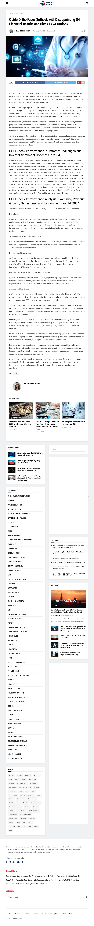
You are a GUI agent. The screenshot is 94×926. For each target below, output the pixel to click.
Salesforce (13, 818)
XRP (10, 830)
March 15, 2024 (41, 432)
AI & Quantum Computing (19, 496)
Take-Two (32, 818)
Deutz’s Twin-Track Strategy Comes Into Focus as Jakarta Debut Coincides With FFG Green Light (73, 629)
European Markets (16, 619)
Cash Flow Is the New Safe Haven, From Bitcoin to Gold (26, 884)
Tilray (18, 822)
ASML (24, 779)
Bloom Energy (22, 783)
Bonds (11, 531)
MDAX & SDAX (13, 671)
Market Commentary (17, 662)
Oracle (27, 807)
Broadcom (33, 783)
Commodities (14, 553)
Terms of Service (68, 914)
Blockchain (13, 527)
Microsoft (20, 799)
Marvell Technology (27, 795)
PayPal (11, 811)
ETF (9, 610)
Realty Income (33, 811)
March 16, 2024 (14, 429)
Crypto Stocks (14, 562)
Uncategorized (14, 754)
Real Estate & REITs (16, 697)
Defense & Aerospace (17, 579)
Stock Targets (14, 724)
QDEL (16, 373)
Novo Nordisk (35, 803)
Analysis (11, 500)
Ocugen (19, 807)
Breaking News (19, 14)
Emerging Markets (16, 601)
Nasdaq (11, 680)
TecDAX (11, 732)
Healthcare (13, 636)
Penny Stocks (14, 688)
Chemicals (12, 549)
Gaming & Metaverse (17, 627)
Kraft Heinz (13, 795)
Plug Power (21, 811)
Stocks (11, 728)
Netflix (25, 803)
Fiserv (21, 791)
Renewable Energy (16, 702)
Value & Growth (15, 758)
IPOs (10, 658)
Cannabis (12, 544)
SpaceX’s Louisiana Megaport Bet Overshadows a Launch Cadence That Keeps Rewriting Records (43, 876)
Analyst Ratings (15, 505)
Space (10, 715)
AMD (10, 779)
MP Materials (31, 799)
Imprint (44, 914)
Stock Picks (13, 719)
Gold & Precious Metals (18, 632)
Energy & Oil (13, 605)
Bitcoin (11, 522)
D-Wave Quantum (25, 787)
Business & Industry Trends (20, 540)
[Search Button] (83, 449)
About (8, 914)
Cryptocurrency (15, 566)
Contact (35, 914)
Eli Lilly (36, 787)
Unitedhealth (27, 822)
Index (10, 645)
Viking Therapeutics (31, 826)
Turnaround (13, 750)
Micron (11, 799)
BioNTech (32, 779)
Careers (26, 914)
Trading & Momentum (17, 745)
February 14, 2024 (39, 31)
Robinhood (13, 815)
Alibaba (19, 775)
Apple (17, 779)
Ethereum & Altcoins (17, 614)
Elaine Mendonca (23, 31)
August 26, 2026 (66, 615)
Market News (13, 667)
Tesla (11, 822)
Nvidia (11, 807)
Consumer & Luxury (16, 557)
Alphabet (28, 775)
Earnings (12, 597)
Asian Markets (14, 509)
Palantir (35, 807)
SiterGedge (56, 615)
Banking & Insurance (17, 518)
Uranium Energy (15, 826)
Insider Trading (15, 654)
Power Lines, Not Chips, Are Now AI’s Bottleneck (66, 558)
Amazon (37, 775)
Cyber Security (14, 570)
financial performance (70, 116)
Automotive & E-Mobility (19, 514)
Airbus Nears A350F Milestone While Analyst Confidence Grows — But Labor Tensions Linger (72, 645)
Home (11, 14)
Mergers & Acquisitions (18, 675)
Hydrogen (12, 640)
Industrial (13, 649)
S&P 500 (11, 706)
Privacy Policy (54, 914)
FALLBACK (12, 791)
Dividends (12, 584)
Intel (33, 791)
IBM (27, 791)
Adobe (11, 775)
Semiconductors (15, 710)
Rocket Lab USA (25, 815)
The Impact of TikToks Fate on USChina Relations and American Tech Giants (20, 424)
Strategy (23, 818)
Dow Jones (12, 588)
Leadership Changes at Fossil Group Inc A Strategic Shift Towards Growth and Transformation (30, 478)
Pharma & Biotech (16, 693)
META (39, 795)
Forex (10, 623)
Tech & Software (15, 737)
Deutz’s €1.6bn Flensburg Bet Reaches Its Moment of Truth (69, 562)
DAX (9, 575)
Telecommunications (17, 741)
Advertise (17, 914)
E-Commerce (13, 592)
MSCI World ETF (14, 803)
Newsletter (13, 684)
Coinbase (12, 787)
